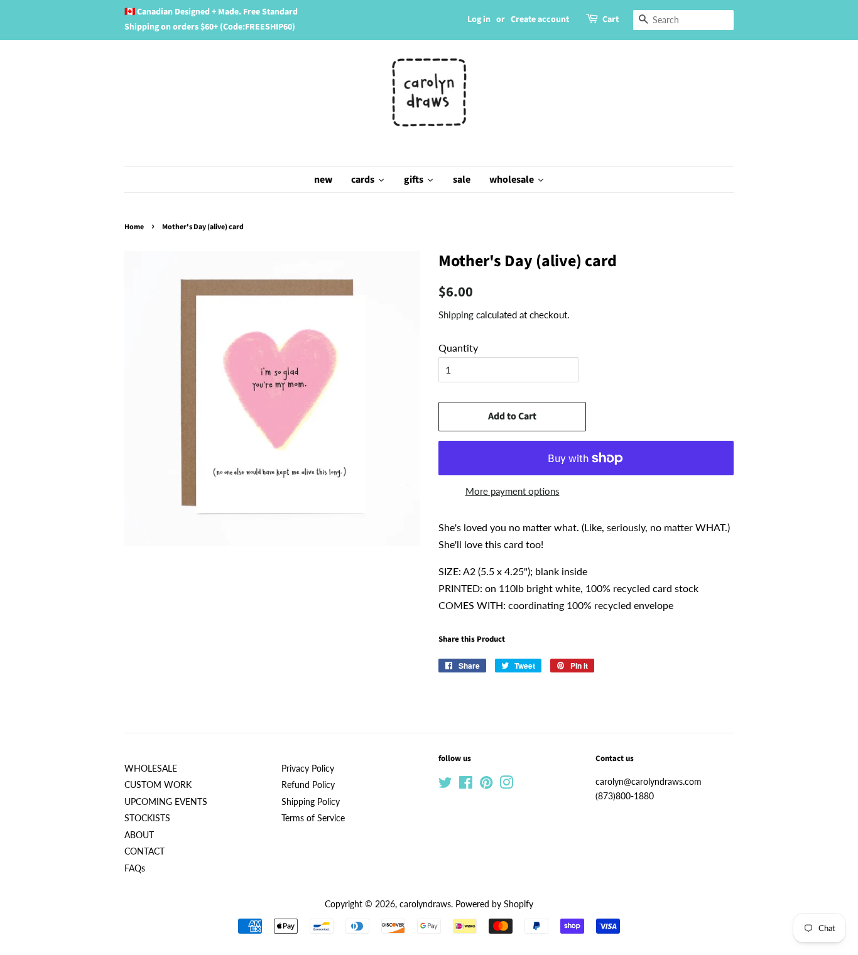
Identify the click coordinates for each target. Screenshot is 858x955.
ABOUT (139, 835)
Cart (610, 19)
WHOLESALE (150, 768)
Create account (540, 19)
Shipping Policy (310, 802)
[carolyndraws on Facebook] (466, 785)
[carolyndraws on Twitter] (445, 785)
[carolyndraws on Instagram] (506, 785)
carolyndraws (425, 904)
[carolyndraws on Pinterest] (486, 785)
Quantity (458, 347)
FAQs (134, 868)
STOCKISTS (147, 818)
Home (134, 227)
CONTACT (144, 851)
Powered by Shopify (494, 904)
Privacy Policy (307, 768)
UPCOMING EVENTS (165, 802)
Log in (479, 19)
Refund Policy (308, 785)
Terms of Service (313, 818)
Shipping (456, 314)
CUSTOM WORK (158, 785)
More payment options (512, 491)
